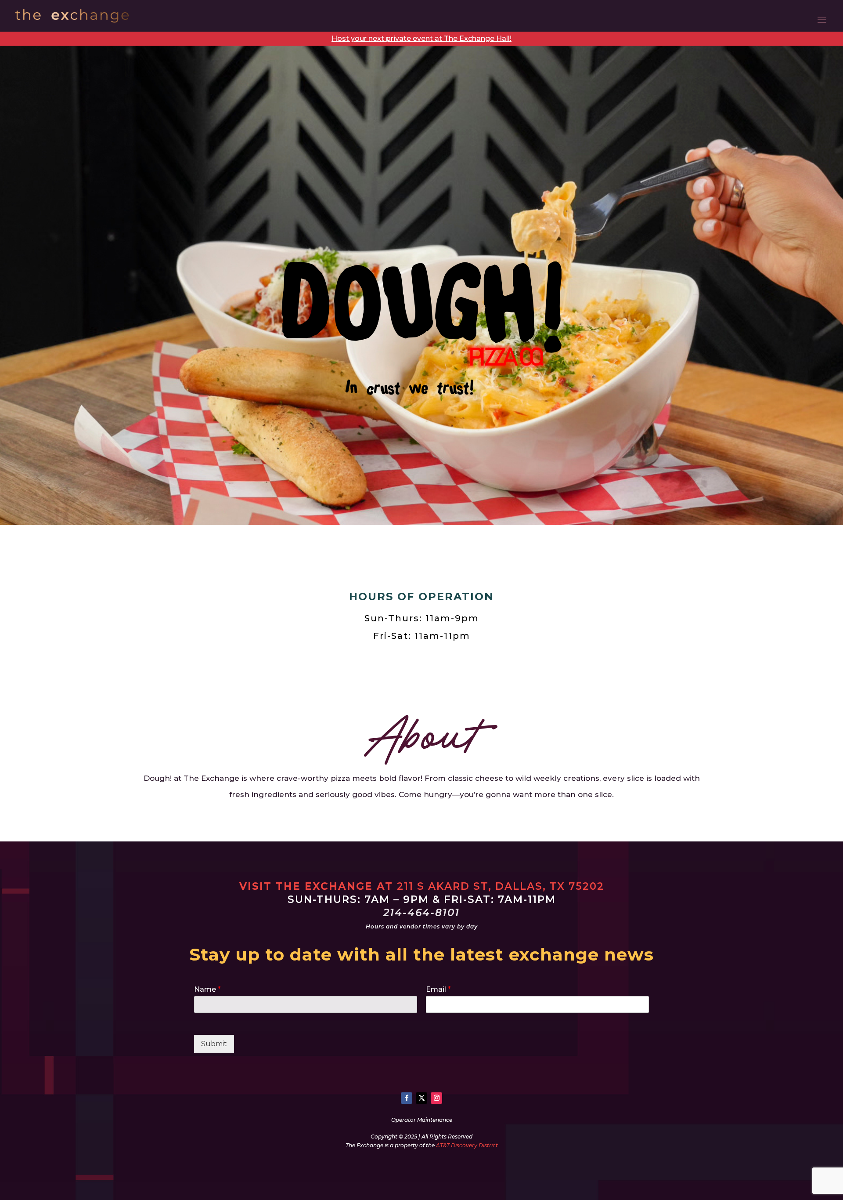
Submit (214, 1044)
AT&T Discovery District (467, 1145)
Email (438, 989)
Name (207, 989)
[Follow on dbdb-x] (421, 1098)
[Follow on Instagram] (436, 1098)
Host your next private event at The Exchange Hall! (421, 38)
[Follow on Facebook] (406, 1098)
